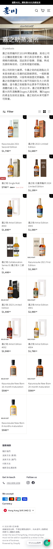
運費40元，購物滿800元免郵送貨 (26, 2)
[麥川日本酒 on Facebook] (33, 482)
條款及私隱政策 (9, 467)
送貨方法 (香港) (9, 455)
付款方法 (6, 463)
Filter (10, 111)
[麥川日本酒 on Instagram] (28, 482)
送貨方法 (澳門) (9, 459)
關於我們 (6, 451)
